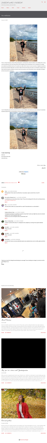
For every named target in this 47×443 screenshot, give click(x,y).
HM (9, 182)
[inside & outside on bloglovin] (24, 172)
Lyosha (12, 182)
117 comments (8, 433)
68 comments (8, 332)
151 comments (8, 382)
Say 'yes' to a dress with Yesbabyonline (14, 370)
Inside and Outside (11, 3)
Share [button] (43, 182)
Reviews (23, 7)
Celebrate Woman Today (9, 212)
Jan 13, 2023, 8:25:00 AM (12, 191)
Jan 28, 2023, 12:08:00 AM (15, 239)
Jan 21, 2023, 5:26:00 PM (14, 227)
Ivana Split (7, 227)
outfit (15, 182)
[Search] (42, 2)
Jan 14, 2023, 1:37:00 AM (18, 220)
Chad (6, 191)
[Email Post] (18, 182)
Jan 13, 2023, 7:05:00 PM (19, 212)
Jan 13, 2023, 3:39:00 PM (12, 204)
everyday (7, 182)
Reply (6, 194)
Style (13, 7)
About (8, 7)
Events (29, 7)
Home (2, 7)
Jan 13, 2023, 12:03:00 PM (21, 197)
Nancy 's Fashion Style (9, 220)
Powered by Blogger (24, 439)
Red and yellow (6, 420)
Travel (18, 7)
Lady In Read (7, 239)
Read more (43, 332)
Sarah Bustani (6, 320)
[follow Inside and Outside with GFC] (23, 174)
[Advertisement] (10, 274)
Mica (6, 204)
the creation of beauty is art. (10, 197)
